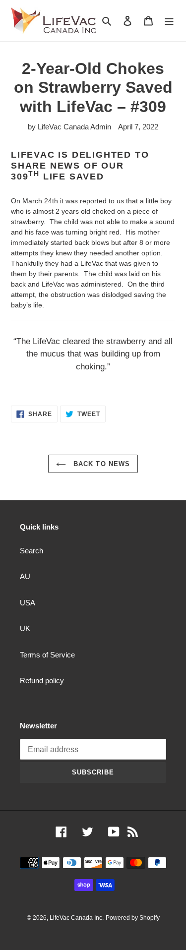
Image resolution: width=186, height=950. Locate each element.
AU (25, 576)
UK (25, 628)
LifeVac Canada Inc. (77, 917)
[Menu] (169, 20)
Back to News (100, 464)
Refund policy (42, 680)
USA (27, 602)
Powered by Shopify (133, 917)
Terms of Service (47, 655)
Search (31, 550)
